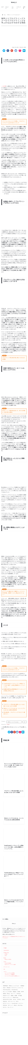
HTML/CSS (6, 952)
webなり (8, 724)
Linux (5, 961)
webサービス (7, 995)
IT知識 (20, 995)
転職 (5, 993)
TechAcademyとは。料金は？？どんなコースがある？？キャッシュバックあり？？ (14, 874)
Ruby (5, 957)
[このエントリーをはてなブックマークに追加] (24, 51)
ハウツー (21, 1003)
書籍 (12, 995)
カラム (5, 1007)
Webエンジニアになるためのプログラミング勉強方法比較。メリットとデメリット (14, 901)
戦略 (16, 995)
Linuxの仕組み (8, 963)
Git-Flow (20, 1005)
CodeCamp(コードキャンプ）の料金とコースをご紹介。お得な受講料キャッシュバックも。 (14, 685)
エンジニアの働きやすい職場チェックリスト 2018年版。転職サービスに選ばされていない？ (13, 593)
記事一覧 (24, 7)
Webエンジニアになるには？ (13, 14)
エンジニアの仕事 (8, 991)
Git (24, 722)
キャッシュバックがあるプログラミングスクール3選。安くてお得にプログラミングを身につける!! (13, 765)
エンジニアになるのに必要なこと (12, 975)
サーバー (14, 993)
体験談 (22, 985)
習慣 (19, 991)
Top (5, 14)
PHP (23, 991)
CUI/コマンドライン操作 (10, 964)
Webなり (14, 2)
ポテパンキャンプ (8, 997)
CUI (17, 1001)
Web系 (8, 987)
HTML (6, 954)
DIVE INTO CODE (8, 999)
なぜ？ (2, 6)
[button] (4, 50)
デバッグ (11, 1005)
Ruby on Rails (8, 959)
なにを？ (13, 7)
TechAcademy (7, 989)
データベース (7, 966)
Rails (15, 1005)
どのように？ (7, 7)
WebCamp (15, 997)
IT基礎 (5, 948)
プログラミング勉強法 (10, 974)
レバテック (10, 1007)
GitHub (19, 993)
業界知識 (6, 985)
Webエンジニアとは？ (14, 985)
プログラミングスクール (17, 987)
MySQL (5, 1001)
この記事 (3, 86)
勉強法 (14, 991)
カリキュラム (19, 7)
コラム (5, 971)
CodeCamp (15, 989)
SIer (5, 987)
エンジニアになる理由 (10, 973)
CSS (6, 955)
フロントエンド (7, 1003)
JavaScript (6, 950)
